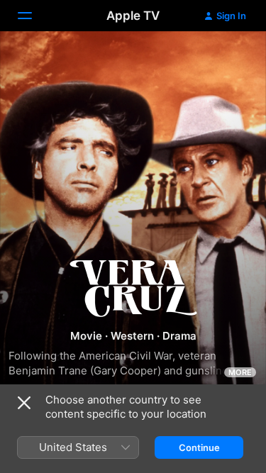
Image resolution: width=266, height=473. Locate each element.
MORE (240, 372)
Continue (199, 447)
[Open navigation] (33, 15)
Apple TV (133, 16)
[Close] (24, 402)
